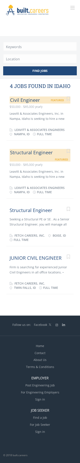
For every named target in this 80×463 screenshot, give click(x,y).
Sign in (40, 399)
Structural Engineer (31, 152)
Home (40, 346)
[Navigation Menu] (72, 7)
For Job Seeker (40, 425)
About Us (40, 360)
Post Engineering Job (40, 385)
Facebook (40, 325)
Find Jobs (40, 71)
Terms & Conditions (40, 367)
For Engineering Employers (40, 392)
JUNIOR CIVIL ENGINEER (36, 258)
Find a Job (40, 418)
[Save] (68, 99)
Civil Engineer (25, 100)
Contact (40, 353)
